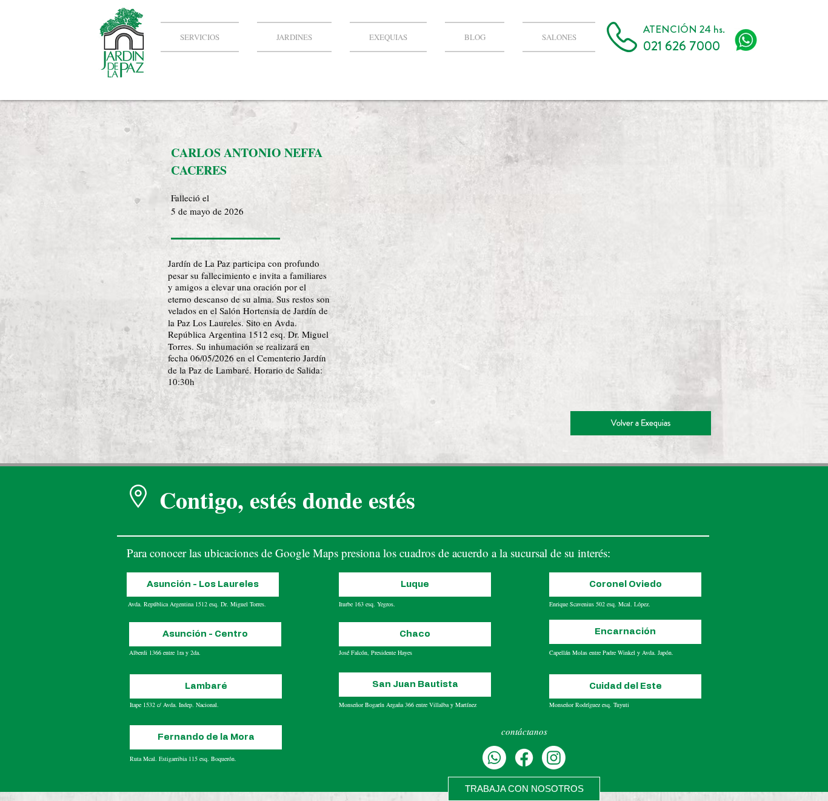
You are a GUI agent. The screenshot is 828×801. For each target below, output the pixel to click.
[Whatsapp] (494, 757)
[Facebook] (524, 757)
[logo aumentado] (746, 40)
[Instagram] (554, 757)
